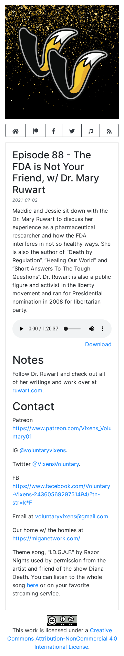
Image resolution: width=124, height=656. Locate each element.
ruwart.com (27, 390)
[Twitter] (72, 130)
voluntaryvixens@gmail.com (71, 516)
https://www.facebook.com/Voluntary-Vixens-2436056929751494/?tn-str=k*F (61, 494)
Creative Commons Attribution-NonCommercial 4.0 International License (62, 638)
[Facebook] (53, 130)
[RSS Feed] (109, 130)
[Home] (15, 130)
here (32, 585)
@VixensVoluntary (55, 464)
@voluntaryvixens (43, 450)
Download (98, 344)
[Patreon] (35, 130)
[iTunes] (90, 130)
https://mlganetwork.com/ (46, 538)
